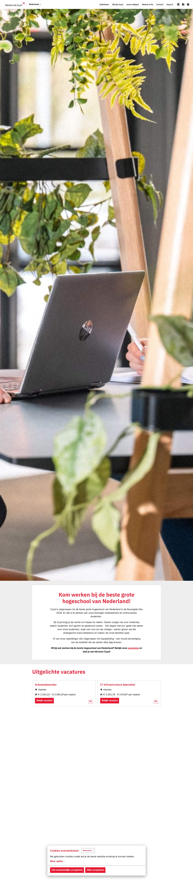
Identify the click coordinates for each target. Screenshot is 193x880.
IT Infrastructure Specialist (117, 684)
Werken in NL (147, 4)
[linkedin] (178, 4)
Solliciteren (104, 4)
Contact (159, 4)
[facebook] (183, 4)
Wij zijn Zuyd (117, 4)
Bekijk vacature (44, 701)
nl (90, 701)
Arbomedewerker (46, 684)
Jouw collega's (132, 4)
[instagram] (188, 4)
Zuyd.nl (169, 4)
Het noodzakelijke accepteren (67, 870)
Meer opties (56, 861)
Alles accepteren (95, 870)
